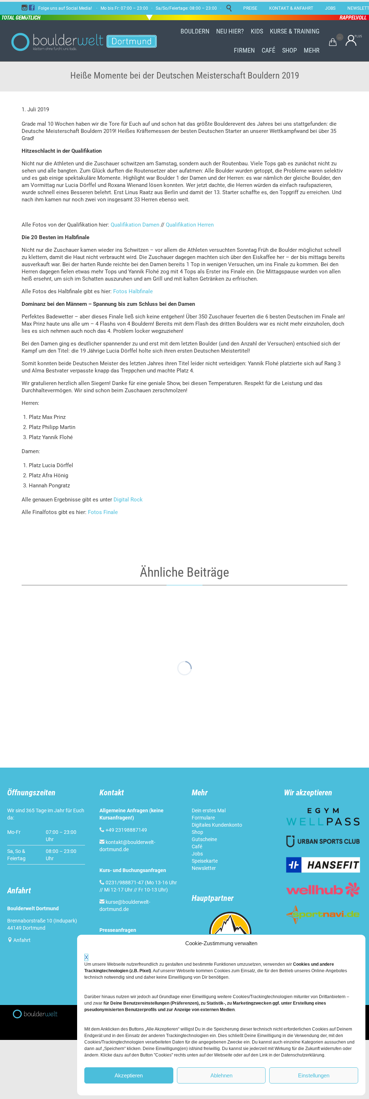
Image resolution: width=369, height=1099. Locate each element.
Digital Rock (128, 499)
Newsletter (204, 868)
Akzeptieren (129, 1075)
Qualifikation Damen (135, 225)
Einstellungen (313, 1075)
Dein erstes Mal (209, 810)
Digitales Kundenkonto (217, 825)
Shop (197, 832)
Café (197, 846)
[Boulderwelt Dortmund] (83, 41)
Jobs (197, 854)
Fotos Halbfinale (133, 291)
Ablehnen (221, 1075)
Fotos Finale (103, 512)
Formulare (203, 818)
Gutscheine (204, 839)
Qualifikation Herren (190, 225)
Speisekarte (205, 861)
